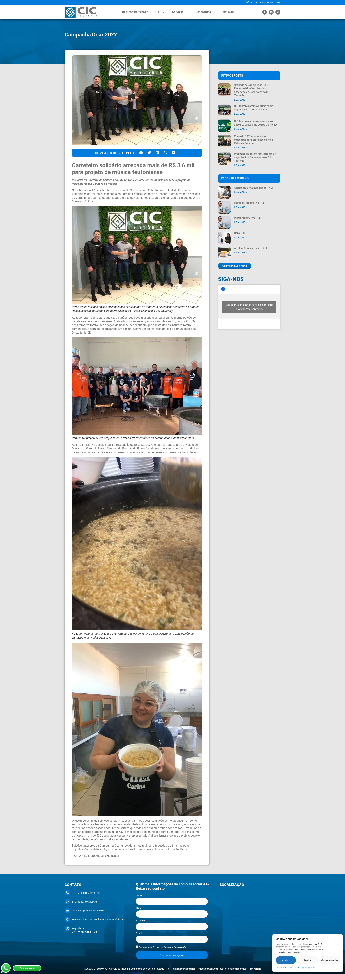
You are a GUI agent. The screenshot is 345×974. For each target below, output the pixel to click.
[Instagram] (277, 12)
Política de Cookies (284, 968)
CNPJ (139, 908)
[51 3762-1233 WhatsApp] (67, 901)
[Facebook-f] (264, 12)
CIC (157, 12)
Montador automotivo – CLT (250, 202)
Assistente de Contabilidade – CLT (253, 187)
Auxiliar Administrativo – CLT (250, 248)
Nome (139, 895)
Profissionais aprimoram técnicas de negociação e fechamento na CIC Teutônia (255, 157)
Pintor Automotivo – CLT (248, 217)
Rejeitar (308, 960)
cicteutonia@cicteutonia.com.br (88, 910)
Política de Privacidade (305, 968)
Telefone (140, 920)
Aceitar (285, 960)
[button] (141, 153)
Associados (203, 12)
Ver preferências (329, 960)
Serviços (177, 12)
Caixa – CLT (241, 233)
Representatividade (135, 12)
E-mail (139, 933)
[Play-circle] (271, 12)
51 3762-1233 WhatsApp (84, 901)
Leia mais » (240, 99)
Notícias (228, 12)
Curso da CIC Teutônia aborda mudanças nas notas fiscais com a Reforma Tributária (253, 140)
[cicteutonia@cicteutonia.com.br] (67, 910)
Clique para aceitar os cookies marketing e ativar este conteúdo (249, 306)
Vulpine (257, 968)
